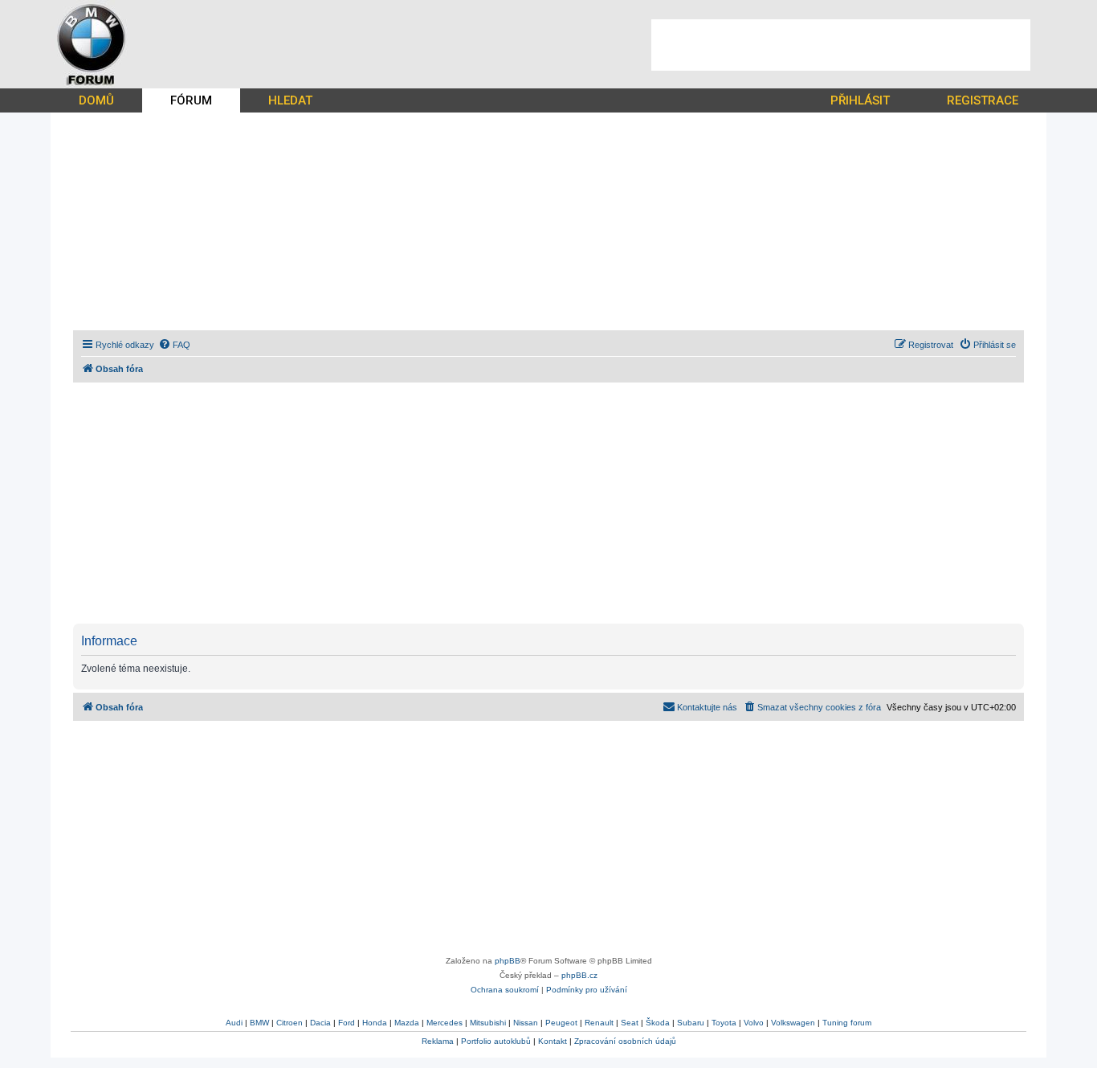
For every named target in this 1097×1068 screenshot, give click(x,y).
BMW (259, 1022)
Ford (346, 1022)
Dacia (320, 1022)
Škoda (658, 1022)
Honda (374, 1022)
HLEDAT (290, 100)
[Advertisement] (841, 45)
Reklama (438, 1041)
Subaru (690, 1022)
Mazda (406, 1022)
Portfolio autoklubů (496, 1041)
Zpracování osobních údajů (625, 1041)
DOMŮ (96, 100)
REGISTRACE (982, 100)
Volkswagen (793, 1022)
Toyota (724, 1022)
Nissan (525, 1022)
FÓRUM (191, 100)
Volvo (754, 1022)
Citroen (289, 1022)
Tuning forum (846, 1022)
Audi (234, 1022)
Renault (599, 1022)
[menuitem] (174, 344)
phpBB (507, 960)
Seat (629, 1022)
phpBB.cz (579, 975)
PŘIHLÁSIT (860, 100)
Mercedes (444, 1022)
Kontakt (552, 1041)
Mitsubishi (488, 1022)
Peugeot (561, 1022)
